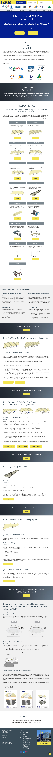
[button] (9, 10)
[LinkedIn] (24, 752)
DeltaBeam (21, 378)
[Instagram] (26, 752)
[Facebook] (21, 752)
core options (27, 369)
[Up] (49, 753)
